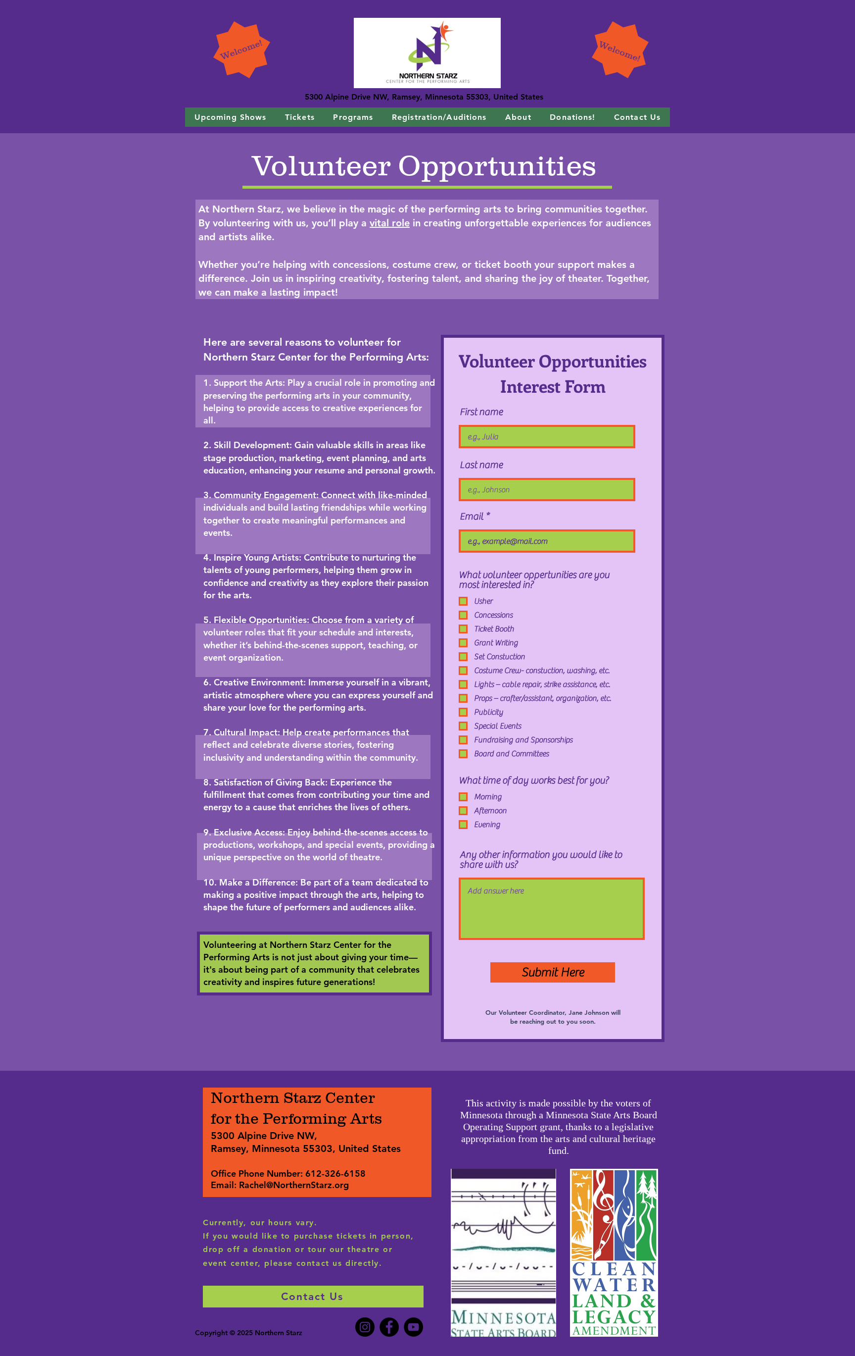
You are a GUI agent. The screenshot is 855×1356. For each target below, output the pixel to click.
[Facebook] (389, 1327)
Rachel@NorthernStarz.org (294, 1185)
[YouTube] (413, 1327)
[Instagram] (365, 1327)
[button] (230, 117)
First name (481, 412)
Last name (481, 465)
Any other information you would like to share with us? (541, 860)
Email (471, 517)
